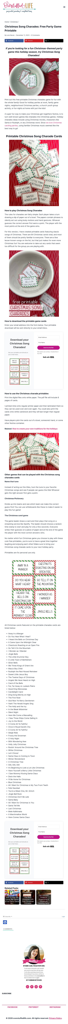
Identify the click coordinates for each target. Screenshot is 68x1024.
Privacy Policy (55, 1018)
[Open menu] (64, 6)
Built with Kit (48, 357)
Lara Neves (10, 35)
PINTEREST (34, 1007)
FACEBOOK (12, 1007)
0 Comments (35, 35)
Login (63, 916)
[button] (56, 60)
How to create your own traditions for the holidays (34, 429)
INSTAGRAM (55, 1007)
